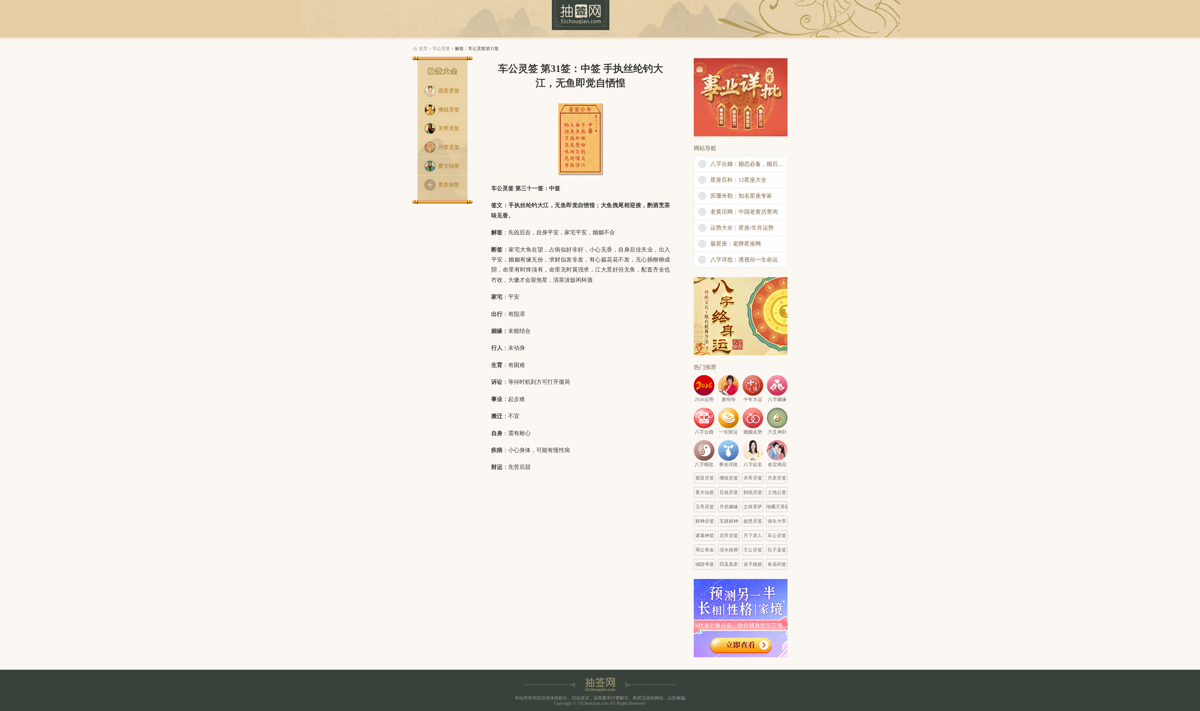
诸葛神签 (704, 535)
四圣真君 (728, 564)
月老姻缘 (728, 506)
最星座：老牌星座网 (735, 244)
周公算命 (704, 549)
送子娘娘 (752, 564)
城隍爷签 (704, 564)
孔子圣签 (777, 549)
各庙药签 (777, 564)
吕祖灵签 (728, 492)
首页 (423, 48)
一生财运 (728, 431)
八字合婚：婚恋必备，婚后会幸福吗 (749, 164)
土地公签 (777, 492)
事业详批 (728, 464)
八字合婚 (704, 431)
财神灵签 (704, 521)
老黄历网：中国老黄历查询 (744, 212)
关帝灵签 (448, 128)
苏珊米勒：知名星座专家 (741, 196)
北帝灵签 (728, 535)
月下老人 (752, 535)
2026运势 (704, 399)
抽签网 (580, 15)
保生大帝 (777, 521)
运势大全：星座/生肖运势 (742, 228)
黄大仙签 (448, 166)
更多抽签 (448, 185)
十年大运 (752, 399)
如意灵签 (752, 521)
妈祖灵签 (752, 492)
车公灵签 (441, 48)
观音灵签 (448, 91)
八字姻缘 (777, 399)
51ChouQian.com (593, 703)
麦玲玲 (729, 399)
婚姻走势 (752, 431)
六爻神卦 (777, 431)
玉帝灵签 (704, 506)
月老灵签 (448, 147)
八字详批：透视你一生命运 (744, 259)
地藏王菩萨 (777, 506)
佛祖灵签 (448, 110)
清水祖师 (728, 549)
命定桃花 (777, 464)
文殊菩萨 (752, 506)
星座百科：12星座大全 (738, 180)
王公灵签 (752, 549)
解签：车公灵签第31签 (477, 48)
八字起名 (752, 464)
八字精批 (704, 464)
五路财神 (728, 521)
